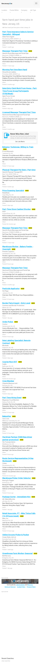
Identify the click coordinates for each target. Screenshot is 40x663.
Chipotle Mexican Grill (9, 383)
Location (4, 10)
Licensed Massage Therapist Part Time (19, 112)
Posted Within (14, 10)
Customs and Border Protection (13, 305)
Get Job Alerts (20, 141)
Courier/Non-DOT (9, 362)
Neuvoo (30, 585)
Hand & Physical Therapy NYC (12, 172)
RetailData (5, 193)
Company (24, 10)
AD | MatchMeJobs (8, 499)
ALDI (4, 211)
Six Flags (5, 291)
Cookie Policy (21, 587)
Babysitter (6, 416)
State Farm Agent (8, 37)
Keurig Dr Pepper (8, 480)
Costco (4, 324)
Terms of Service (10, 587)
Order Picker (8, 322)
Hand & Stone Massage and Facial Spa (15, 53)
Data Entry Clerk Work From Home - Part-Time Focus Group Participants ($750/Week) (19, 91)
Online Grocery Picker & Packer (15, 535)
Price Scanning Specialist (13, 190)
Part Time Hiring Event (12, 397)
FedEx (4, 364)
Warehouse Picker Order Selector (16, 478)
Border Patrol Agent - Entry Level (16, 303)
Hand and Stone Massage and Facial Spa (16, 115)
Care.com (5, 419)
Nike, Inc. (5, 518)
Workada (5, 345)
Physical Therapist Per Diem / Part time (18, 170)
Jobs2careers (20, 585)
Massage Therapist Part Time (14, 51)
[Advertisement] (17, 624)
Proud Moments (8, 151)
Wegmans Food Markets (10, 400)
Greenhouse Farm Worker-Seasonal (17, 553)
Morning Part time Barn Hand (14, 70)
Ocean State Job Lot (9, 537)
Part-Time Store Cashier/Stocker (16, 209)
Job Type (33, 10)
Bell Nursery (6, 556)
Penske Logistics (8, 251)
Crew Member (8, 381)
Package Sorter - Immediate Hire (16, 497)
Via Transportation (8, 442)
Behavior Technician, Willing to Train (17, 147)
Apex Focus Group (8, 96)
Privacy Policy (31, 587)
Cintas (4, 463)
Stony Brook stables (9, 72)
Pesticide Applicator (11, 288)
